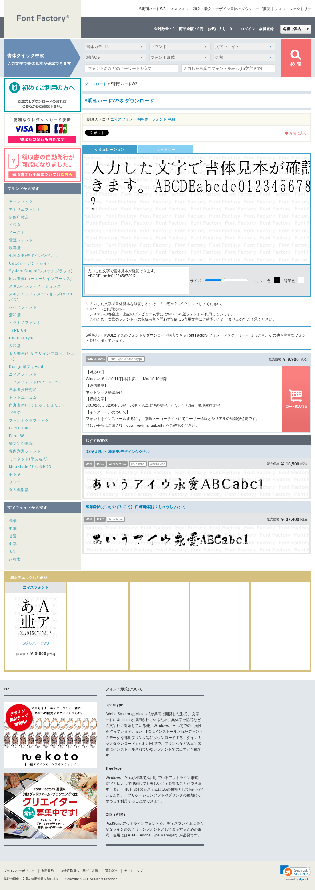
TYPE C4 (17, 330)
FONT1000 (19, 428)
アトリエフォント (25, 209)
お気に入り (298, 133)
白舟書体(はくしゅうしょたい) (36, 405)
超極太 (15, 559)
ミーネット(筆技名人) (28, 459)
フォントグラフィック (29, 420)
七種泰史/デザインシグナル (33, 255)
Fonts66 (17, 436)
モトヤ (15, 474)
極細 (13, 521)
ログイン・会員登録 (257, 29)
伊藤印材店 (19, 217)
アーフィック (21, 202)
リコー (15, 482)
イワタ (15, 225)
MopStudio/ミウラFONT (31, 467)
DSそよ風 (94, 451)
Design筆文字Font (26, 367)
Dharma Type (22, 338)
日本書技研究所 (23, 390)
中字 (13, 544)
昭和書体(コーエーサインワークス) (40, 279)
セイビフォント (23, 307)
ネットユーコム (23, 397)
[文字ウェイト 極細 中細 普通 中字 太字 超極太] (243, 48)
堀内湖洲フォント (25, 451)
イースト (17, 232)
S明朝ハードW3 (35, 643)
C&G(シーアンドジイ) (29, 263)
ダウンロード (96, 84)
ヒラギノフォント (25, 323)
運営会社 (111, 870)
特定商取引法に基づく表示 (79, 870)
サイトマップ (133, 870)
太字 (13, 551)
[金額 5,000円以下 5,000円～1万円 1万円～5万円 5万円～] (243, 59)
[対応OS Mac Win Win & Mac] (115, 59)
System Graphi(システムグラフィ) (41, 271)
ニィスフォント (23, 374)
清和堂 (15, 315)
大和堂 (15, 346)
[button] (295, 873)
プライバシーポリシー (19, 870)
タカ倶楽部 (19, 490)
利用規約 (48, 870)
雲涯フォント (21, 240)
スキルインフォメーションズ (35, 286)
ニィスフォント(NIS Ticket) (34, 382)
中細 (13, 528)
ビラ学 (15, 413)
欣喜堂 (15, 248)
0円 (200, 29)
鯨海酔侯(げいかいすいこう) (109, 507)
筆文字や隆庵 (21, 443)
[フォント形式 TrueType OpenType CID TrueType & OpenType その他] (179, 59)
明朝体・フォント (152, 119)
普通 (13, 536)
